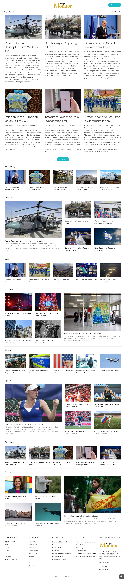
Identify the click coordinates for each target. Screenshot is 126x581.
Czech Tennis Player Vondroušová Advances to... (24, 424)
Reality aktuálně (57, 548)
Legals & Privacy (81, 550)
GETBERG (8, 556)
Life (56, 12)
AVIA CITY (31, 559)
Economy (31, 12)
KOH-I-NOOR (33, 553)
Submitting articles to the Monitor (86, 553)
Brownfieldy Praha (57, 556)
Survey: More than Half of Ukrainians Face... (81, 516)
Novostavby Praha (57, 545)
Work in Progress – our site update (86, 542)
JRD (6, 562)
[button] (114, 5)
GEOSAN (7, 553)
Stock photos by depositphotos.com (86, 556)
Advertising (79, 548)
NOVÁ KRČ (32, 556)
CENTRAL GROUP (10, 542)
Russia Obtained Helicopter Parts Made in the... (21, 47)
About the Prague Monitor (83, 545)
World (38, 12)
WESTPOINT (32, 562)
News (24, 12)
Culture (67, 12)
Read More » (9, 84)
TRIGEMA (7, 545)
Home (18, 12)
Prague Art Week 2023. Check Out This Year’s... (83, 333)
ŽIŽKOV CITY (32, 548)
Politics (45, 12)
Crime (80, 12)
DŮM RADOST (33, 565)
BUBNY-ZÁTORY (33, 550)
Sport (51, 12)
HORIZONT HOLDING (11, 559)
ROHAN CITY (32, 542)
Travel (61, 12)
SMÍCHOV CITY (33, 545)
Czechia (74, 12)
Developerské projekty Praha (61, 542)
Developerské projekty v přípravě (62, 553)
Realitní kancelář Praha (59, 559)
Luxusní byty (56, 550)
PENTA (7, 548)
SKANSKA (8, 550)
